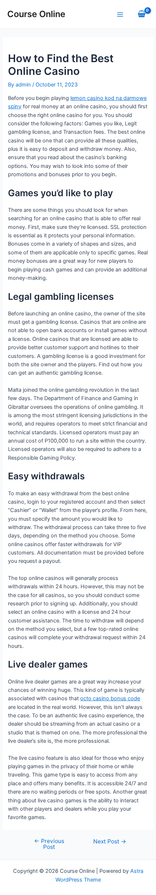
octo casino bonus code (110, 698)
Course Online (36, 14)
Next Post (109, 841)
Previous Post (49, 844)
